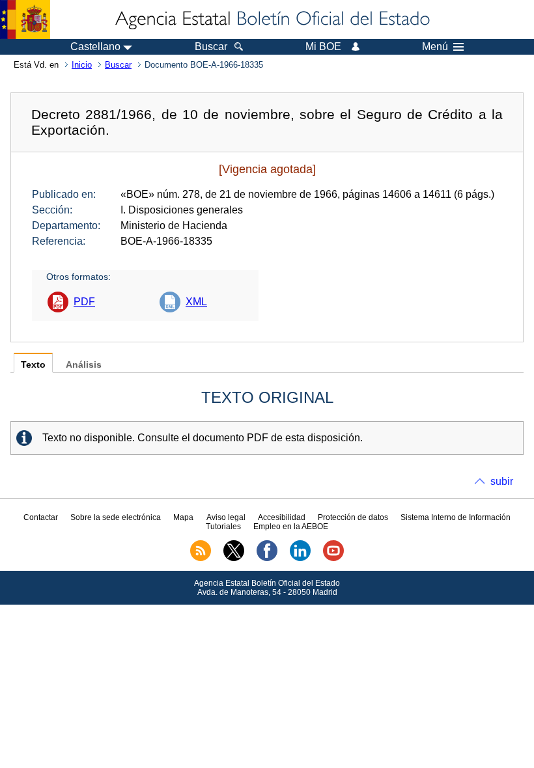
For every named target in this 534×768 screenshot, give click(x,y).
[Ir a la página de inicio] (271, 19)
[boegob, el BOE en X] (233, 558)
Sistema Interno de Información (455, 517)
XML (196, 301)
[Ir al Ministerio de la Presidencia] (25, 19)
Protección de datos (353, 517)
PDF (84, 301)
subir (501, 481)
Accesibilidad (281, 517)
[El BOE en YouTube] (333, 558)
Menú (435, 47)
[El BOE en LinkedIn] (300, 558)
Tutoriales (223, 526)
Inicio (82, 65)
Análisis (84, 365)
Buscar (118, 65)
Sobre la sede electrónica (115, 517)
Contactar (40, 517)
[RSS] (200, 558)
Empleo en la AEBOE (290, 526)
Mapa (183, 517)
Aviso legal (226, 517)
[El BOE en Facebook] (267, 558)
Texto (33, 365)
